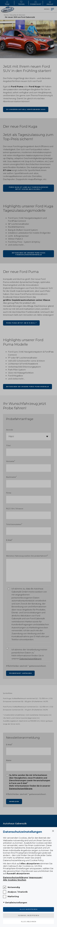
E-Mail (9, 540)
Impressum (35, 877)
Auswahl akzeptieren (28, 915)
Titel (8, 445)
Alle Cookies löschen (14, 880)
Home (6, 15)
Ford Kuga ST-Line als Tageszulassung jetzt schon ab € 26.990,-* (28, 188)
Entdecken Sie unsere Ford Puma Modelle (27, 386)
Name (8, 760)
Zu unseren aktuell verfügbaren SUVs (25, 109)
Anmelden (14, 801)
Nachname (11, 477)
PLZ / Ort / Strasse (14, 509)
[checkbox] (4, 887)
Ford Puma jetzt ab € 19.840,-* (21, 323)
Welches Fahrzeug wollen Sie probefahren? (27, 556)
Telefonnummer (14, 524)
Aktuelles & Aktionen (17, 15)
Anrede (9, 430)
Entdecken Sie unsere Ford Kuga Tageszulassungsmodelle (28, 253)
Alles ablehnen (28, 922)
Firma (8, 493)
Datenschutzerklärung (30, 658)
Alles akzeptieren (28, 909)
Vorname (10, 461)
